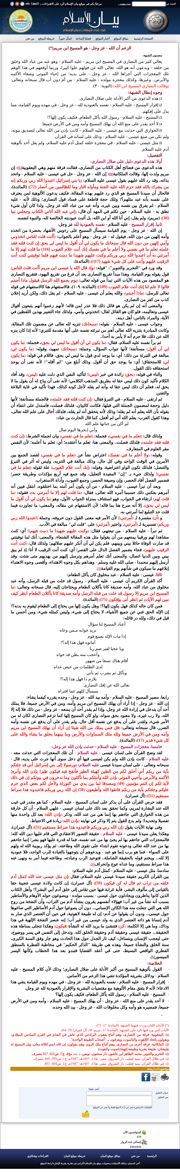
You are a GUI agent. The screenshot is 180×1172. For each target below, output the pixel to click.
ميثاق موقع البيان (110, 1155)
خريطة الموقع (46, 38)
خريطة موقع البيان (74, 1155)
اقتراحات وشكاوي (37, 1155)
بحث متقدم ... (124, 4)
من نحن (29, 38)
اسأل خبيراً (65, 38)
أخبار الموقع (103, 38)
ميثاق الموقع (121, 38)
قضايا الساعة (83, 38)
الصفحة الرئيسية (143, 38)
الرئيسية (152, 1155)
